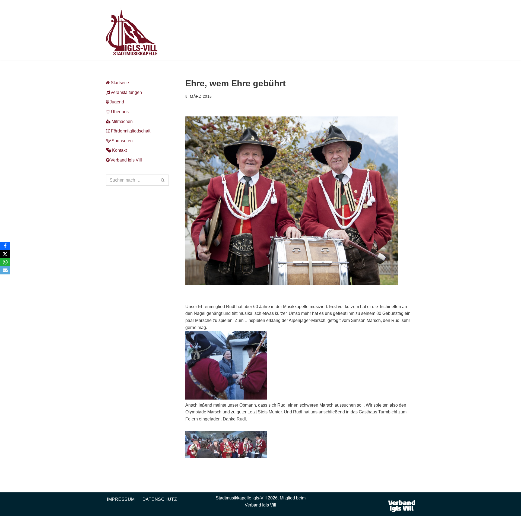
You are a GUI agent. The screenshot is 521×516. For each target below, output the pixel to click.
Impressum (121, 499)
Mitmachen (122, 121)
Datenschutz (159, 499)
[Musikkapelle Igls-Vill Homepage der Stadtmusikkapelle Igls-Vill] (131, 31)
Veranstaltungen (126, 92)
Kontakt (119, 150)
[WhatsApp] (5, 262)
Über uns (120, 111)
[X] (5, 254)
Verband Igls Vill (126, 160)
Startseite (120, 82)
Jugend (117, 102)
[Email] (5, 270)
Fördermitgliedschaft (130, 131)
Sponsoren (122, 140)
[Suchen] (163, 180)
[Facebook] (5, 246)
